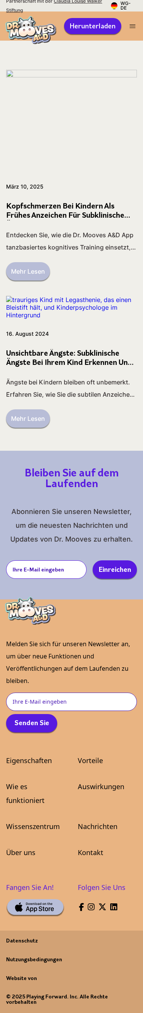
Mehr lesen (28, 271)
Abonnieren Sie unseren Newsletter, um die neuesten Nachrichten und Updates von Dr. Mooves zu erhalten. (71, 525)
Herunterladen (93, 26)
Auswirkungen (101, 786)
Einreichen (115, 570)
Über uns (20, 852)
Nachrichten (97, 826)
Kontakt (90, 852)
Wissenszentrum (33, 826)
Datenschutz (22, 941)
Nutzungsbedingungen (34, 960)
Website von (21, 979)
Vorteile (90, 760)
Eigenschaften (29, 760)
